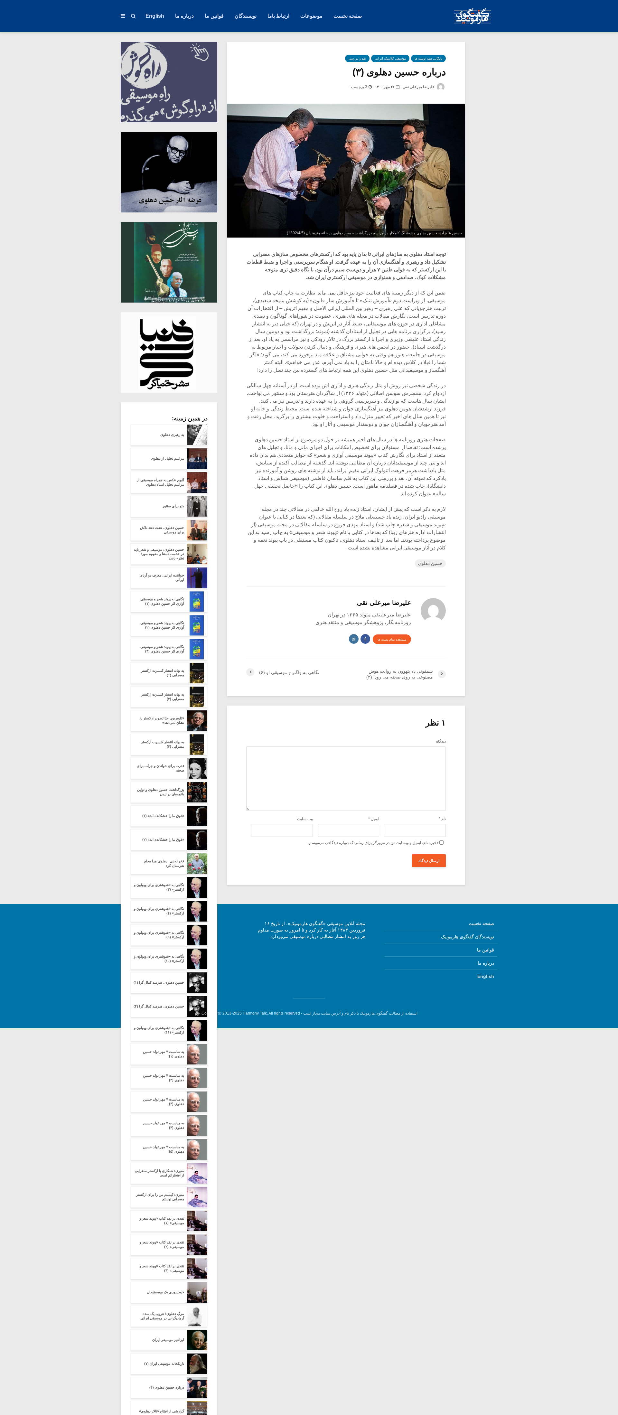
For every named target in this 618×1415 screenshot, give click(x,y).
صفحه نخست (347, 16)
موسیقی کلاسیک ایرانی (390, 58)
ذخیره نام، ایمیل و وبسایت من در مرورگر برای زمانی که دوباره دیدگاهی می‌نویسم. (373, 843)
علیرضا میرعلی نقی (419, 87)
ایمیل (373, 819)
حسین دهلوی (430, 563)
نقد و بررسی (357, 58)
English (154, 16)
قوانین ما (214, 16)
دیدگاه (441, 741)
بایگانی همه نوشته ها (428, 58)
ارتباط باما (278, 16)
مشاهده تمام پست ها (392, 639)
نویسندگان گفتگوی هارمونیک (467, 936)
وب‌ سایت (305, 819)
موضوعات (311, 16)
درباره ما (184, 16)
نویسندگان (246, 16)
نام (442, 819)
